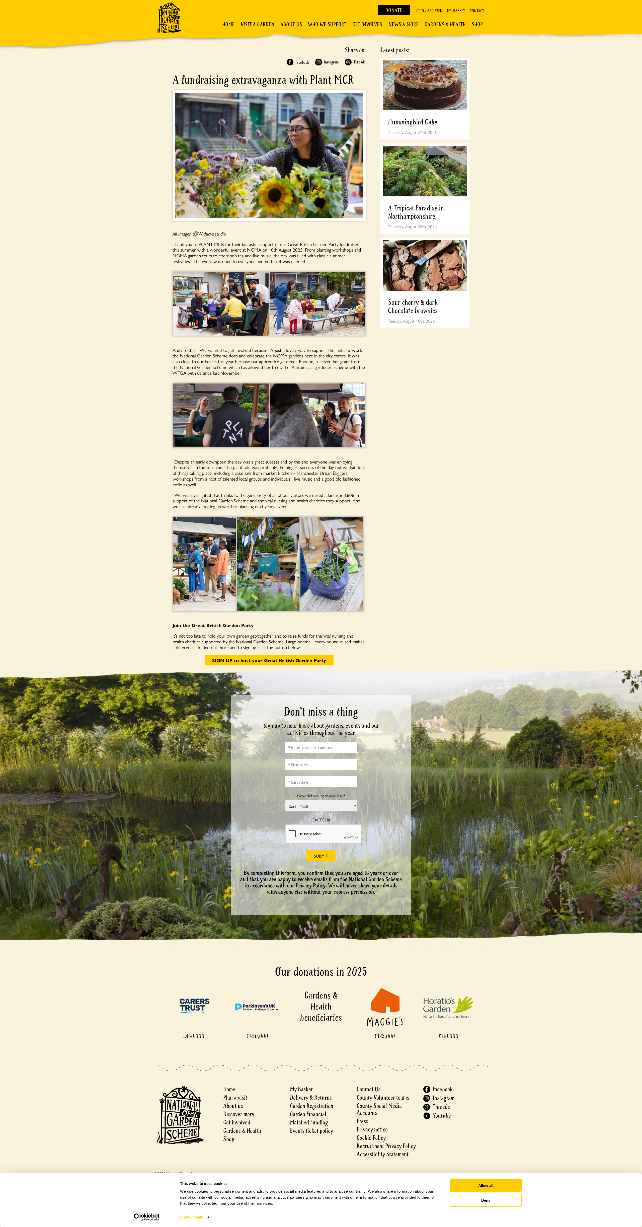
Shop (477, 24)
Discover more (238, 1114)
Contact (477, 11)
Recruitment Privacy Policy (386, 1146)
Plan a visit (235, 1098)
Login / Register (428, 11)
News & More (403, 24)
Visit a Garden (257, 24)
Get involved (367, 24)
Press (362, 1121)
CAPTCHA (321, 820)
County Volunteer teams (383, 1098)
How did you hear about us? (321, 796)
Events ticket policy (311, 1131)
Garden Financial (308, 1114)
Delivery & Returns (311, 1098)
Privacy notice (372, 1129)
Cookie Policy (371, 1138)
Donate (393, 10)
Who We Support (327, 24)
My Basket (456, 11)
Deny (485, 1200)
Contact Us (368, 1089)
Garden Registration (311, 1106)
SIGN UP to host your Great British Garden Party (269, 660)
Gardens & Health (445, 24)
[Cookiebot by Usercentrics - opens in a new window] (147, 1217)
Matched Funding (309, 1122)
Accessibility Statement (383, 1154)
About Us (291, 24)
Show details (191, 1217)
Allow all (485, 1185)
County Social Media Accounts (379, 1109)
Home (228, 24)
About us (233, 1106)
